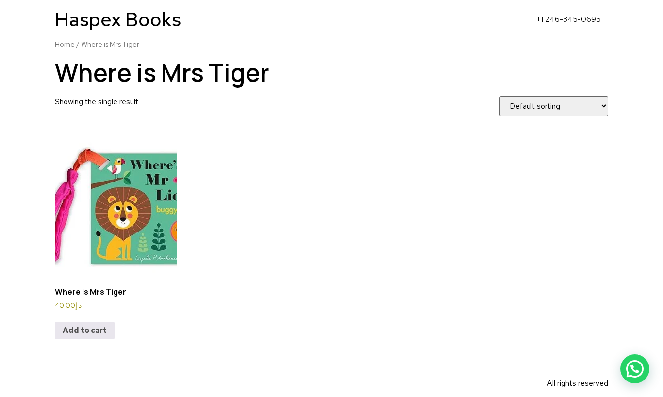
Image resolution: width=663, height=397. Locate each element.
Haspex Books (118, 19)
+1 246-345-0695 (568, 19)
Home (65, 44)
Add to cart (85, 330)
